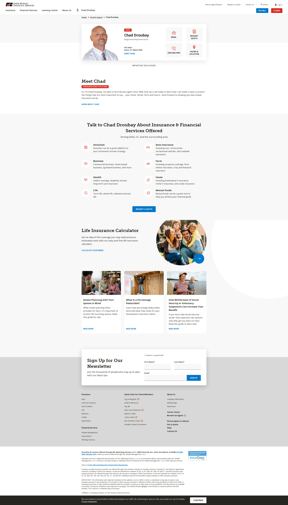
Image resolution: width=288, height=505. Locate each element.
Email (147, 373)
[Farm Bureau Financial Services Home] (20, 4)
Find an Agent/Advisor (213, 4)
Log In (280, 4)
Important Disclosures (144, 65)
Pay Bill (262, 10)
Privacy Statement (89, 501)
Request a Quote (234, 4)
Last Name (179, 362)
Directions (129, 53)
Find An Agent (96, 17)
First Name (149, 362)
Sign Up (193, 378)
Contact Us (249, 4)
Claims (276, 10)
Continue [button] (198, 500)
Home (84, 17)
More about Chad (90, 104)
